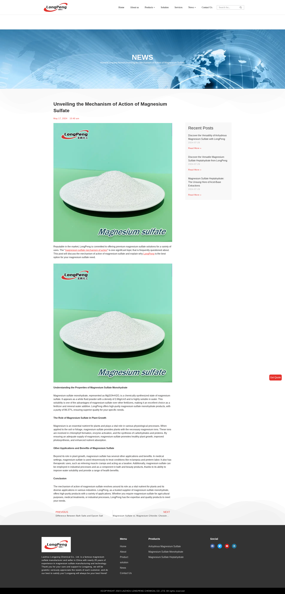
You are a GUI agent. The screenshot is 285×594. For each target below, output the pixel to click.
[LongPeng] (56, 7)
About (123, 551)
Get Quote (275, 377)
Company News (115, 62)
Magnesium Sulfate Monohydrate (165, 551)
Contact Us (207, 7)
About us (134, 7)
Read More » (194, 148)
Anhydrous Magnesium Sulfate (164, 546)
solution (124, 562)
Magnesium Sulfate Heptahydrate (166, 557)
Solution (165, 7)
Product (124, 557)
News (123, 568)
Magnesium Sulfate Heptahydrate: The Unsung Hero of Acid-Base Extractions (206, 182)
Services (178, 7)
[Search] (241, 7)
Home (121, 7)
